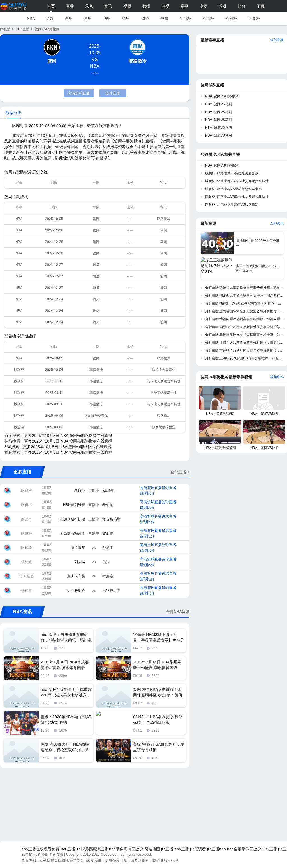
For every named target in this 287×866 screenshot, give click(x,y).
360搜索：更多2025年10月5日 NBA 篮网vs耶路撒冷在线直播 (57, 446)
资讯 (108, 6)
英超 (50, 18)
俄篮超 (26, 562)
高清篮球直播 (79, 93)
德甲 (126, 18)
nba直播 (181, 849)
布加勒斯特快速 (72, 519)
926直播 (68, 849)
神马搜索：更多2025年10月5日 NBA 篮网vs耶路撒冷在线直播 (58, 441)
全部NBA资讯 (177, 611)
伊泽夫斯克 (76, 590)
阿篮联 (26, 548)
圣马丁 (107, 548)
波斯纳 (107, 533)
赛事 (184, 6)
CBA (145, 18)
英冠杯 (185, 18)
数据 (146, 6)
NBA (31, 18)
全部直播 (277, 40)
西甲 (69, 18)
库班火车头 (76, 576)
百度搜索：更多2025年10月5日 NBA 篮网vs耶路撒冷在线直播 (58, 435)
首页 (51, 6)
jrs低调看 (198, 849)
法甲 (107, 18)
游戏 (222, 6)
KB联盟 (108, 490)
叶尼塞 (107, 576)
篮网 (51, 60)
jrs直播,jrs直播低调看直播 (42, 854)
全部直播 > (179, 472)
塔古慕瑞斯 (111, 519)
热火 (96, 299)
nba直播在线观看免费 (40, 849)
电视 (165, 6)
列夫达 (79, 562)
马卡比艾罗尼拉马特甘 (163, 381)
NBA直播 (22, 29)
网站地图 (152, 849)
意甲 (88, 18)
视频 (127, 6)
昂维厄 (79, 490)
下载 (261, 6)
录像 (89, 6)
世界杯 (254, 18)
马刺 (163, 230)
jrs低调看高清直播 (92, 849)
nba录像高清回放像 (126, 849)
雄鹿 (96, 265)
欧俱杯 (26, 490)
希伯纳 (107, 505)
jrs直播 (5, 29)
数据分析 (13, 113)
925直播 (269, 849)
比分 (242, 6)
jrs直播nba (216, 849)
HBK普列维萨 (74, 505)
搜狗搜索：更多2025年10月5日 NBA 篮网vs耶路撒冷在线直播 (58, 452)
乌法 (106, 562)
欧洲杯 (231, 18)
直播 (70, 6)
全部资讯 (277, 223)
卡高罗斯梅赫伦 (72, 533)
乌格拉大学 (111, 590)
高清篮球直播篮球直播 (158, 488)
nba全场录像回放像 (244, 849)
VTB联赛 (26, 576)
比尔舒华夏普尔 (96, 416)
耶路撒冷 (138, 60)
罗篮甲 (26, 519)
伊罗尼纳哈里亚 (163, 427)
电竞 (203, 6)
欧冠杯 (208, 18)
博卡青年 (78, 548)
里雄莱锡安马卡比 (163, 393)
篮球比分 (147, 493)
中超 (164, 18)
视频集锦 (277, 377)
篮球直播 (112, 93)
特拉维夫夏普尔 (163, 370)
